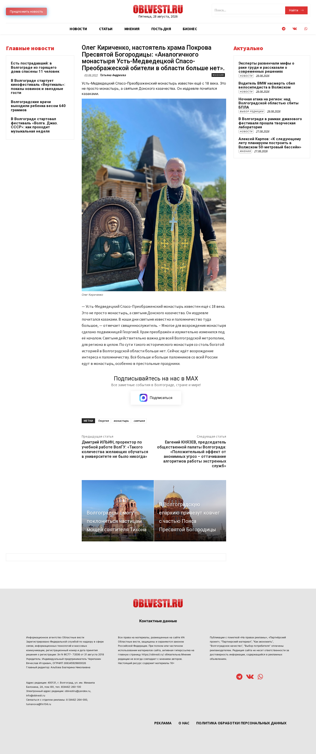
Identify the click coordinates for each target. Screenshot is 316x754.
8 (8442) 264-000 (76, 699)
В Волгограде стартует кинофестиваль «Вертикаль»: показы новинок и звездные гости (38, 86)
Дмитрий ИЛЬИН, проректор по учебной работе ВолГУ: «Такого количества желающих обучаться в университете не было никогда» (115, 449)
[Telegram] (283, 28)
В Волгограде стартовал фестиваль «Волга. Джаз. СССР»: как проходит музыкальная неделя (34, 125)
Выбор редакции (252, 111)
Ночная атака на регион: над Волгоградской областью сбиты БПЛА (268, 103)
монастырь (121, 420)
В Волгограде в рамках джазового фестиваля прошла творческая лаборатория (270, 123)
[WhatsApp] (305, 28)
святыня (139, 420)
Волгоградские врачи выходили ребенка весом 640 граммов (38, 106)
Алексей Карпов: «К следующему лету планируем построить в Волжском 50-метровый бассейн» (269, 143)
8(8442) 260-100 (71, 686)
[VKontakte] (294, 28)
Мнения (218, 75)
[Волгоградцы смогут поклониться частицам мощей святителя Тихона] (118, 510)
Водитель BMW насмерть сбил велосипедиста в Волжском (266, 85)
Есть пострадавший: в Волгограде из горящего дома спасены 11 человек (35, 67)
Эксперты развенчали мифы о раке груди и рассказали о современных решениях (266, 67)
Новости (246, 75)
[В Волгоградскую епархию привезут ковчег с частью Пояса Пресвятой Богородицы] (190, 510)
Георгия (103, 420)
